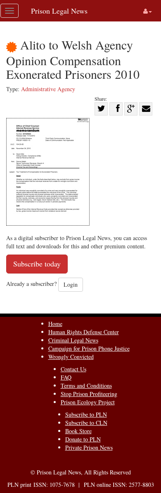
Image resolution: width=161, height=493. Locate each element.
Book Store (78, 431)
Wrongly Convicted (71, 357)
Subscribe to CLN (86, 423)
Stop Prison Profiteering (89, 394)
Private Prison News (89, 447)
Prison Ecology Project (88, 402)
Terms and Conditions (86, 385)
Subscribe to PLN (86, 414)
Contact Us (73, 369)
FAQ (66, 377)
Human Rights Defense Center (83, 332)
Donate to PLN (83, 439)
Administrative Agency (48, 89)
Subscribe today (37, 264)
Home (55, 324)
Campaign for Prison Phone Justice (89, 348)
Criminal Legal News (73, 340)
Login (71, 284)
